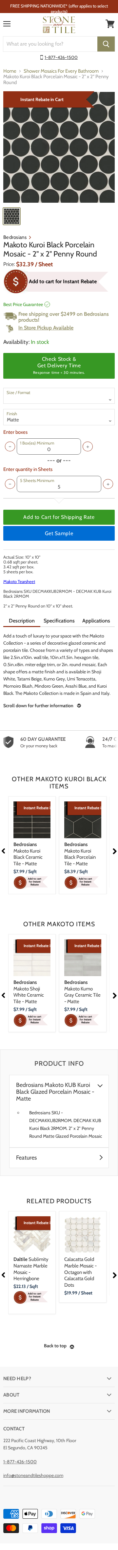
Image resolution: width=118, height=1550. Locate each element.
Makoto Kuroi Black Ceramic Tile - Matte (28, 854)
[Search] (106, 44)
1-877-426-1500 (61, 57)
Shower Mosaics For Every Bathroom (61, 71)
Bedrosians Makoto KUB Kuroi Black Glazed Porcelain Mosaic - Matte (55, 1092)
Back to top (55, 1345)
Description (22, 621)
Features (26, 1157)
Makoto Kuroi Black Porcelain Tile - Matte (80, 854)
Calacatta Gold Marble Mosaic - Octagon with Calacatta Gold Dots (80, 1272)
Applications (96, 621)
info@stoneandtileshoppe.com (33, 1475)
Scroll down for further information (38, 706)
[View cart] (110, 23)
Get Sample (59, 533)
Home (9, 71)
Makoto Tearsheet (19, 581)
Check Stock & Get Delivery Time (59, 365)
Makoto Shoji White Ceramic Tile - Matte (28, 991)
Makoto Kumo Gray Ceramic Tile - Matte (82, 991)
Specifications (59, 621)
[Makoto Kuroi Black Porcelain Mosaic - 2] (59, 147)
